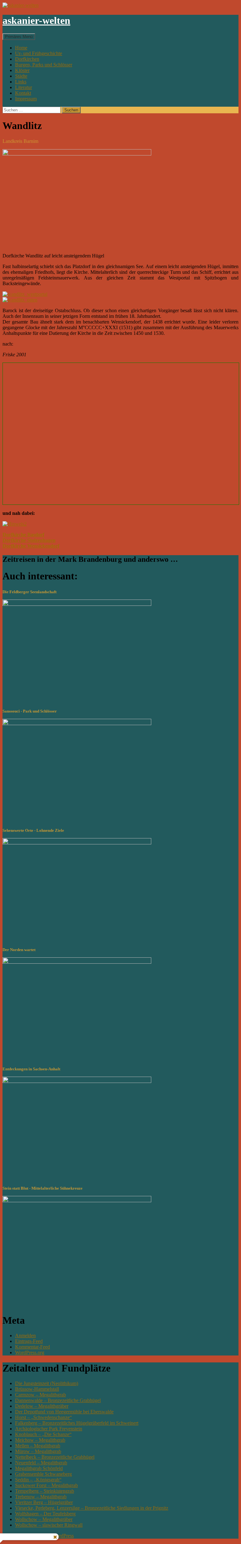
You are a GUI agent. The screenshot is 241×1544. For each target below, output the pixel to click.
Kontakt (23, 93)
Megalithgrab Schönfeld (39, 1468)
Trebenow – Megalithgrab (41, 1496)
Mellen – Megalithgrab (37, 1445)
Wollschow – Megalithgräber (43, 1519)
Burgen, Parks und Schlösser (43, 64)
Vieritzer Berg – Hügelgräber (44, 1502)
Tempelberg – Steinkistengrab (44, 1491)
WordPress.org (29, 1352)
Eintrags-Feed (29, 1341)
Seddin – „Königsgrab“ (38, 1479)
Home (21, 47)
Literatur (23, 87)
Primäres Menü (19, 36)
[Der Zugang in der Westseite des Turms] (25, 294)
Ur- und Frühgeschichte (38, 53)
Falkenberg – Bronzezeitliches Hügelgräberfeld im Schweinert (76, 1423)
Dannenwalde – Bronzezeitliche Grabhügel (58, 1400)
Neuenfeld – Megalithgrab (41, 1462)
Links (20, 81)
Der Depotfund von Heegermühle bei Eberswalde (64, 1411)
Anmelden (25, 1335)
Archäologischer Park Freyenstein (48, 1428)
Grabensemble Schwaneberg (43, 1474)
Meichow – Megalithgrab (40, 1440)
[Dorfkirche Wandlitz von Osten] (20, 299)
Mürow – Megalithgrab (38, 1451)
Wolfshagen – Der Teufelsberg (45, 1513)
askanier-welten (36, 20)
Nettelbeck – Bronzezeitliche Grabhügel (54, 1457)
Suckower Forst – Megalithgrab (46, 1485)
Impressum (26, 98)
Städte (21, 76)
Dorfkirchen (27, 59)
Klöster (22, 70)
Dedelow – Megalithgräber (41, 1406)
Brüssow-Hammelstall (37, 1389)
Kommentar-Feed (32, 1347)
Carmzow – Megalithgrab (40, 1394)
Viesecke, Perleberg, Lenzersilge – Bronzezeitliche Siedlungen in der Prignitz (91, 1508)
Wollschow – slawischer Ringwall (49, 1525)
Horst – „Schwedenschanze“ (43, 1417)
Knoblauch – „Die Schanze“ (43, 1434)
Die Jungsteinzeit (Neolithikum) (46, 1383)
